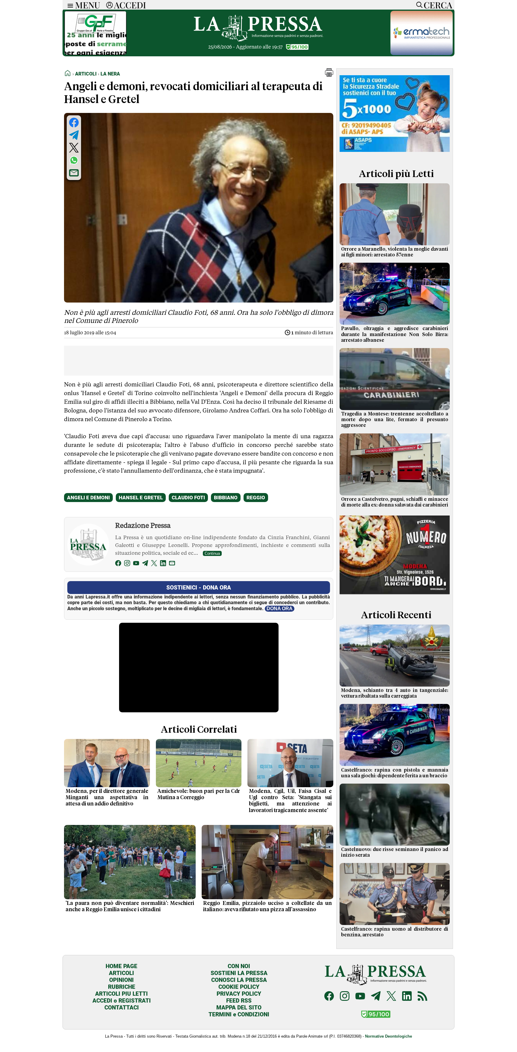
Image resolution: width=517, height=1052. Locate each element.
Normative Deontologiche (388, 1036)
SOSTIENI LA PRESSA (239, 973)
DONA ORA (280, 608)
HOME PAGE (121, 966)
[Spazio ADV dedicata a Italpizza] (395, 595)
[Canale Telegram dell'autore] (145, 564)
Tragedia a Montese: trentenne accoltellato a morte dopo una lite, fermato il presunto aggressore (394, 420)
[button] (329, 75)
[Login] (109, 4)
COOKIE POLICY (238, 986)
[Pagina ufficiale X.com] (391, 996)
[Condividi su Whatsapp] (74, 160)
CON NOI (239, 966)
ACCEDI (130, 4)
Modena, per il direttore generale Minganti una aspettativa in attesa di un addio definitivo (107, 798)
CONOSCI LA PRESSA (239, 980)
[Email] (172, 564)
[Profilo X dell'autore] (154, 564)
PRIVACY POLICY (239, 993)
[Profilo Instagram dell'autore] (127, 564)
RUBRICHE (121, 986)
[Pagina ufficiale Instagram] (344, 996)
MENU (87, 4)
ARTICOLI (121, 973)
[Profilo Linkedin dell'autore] (163, 564)
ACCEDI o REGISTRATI (121, 1000)
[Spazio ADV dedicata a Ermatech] (421, 53)
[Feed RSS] (422, 996)
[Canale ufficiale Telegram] (376, 996)
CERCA (438, 4)
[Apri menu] (69, 5)
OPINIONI (121, 980)
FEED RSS (239, 1000)
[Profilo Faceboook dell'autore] (118, 564)
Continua (212, 553)
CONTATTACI (121, 1007)
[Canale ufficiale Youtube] (360, 996)
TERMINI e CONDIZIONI (239, 1014)
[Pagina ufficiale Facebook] (329, 996)
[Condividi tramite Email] (74, 173)
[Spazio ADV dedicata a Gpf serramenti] (95, 53)
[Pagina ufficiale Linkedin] (407, 996)
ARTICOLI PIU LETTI (121, 993)
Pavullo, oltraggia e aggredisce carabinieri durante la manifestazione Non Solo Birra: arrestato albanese (394, 334)
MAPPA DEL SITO (238, 1007)
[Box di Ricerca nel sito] (417, 5)
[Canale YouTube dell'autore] (136, 564)
